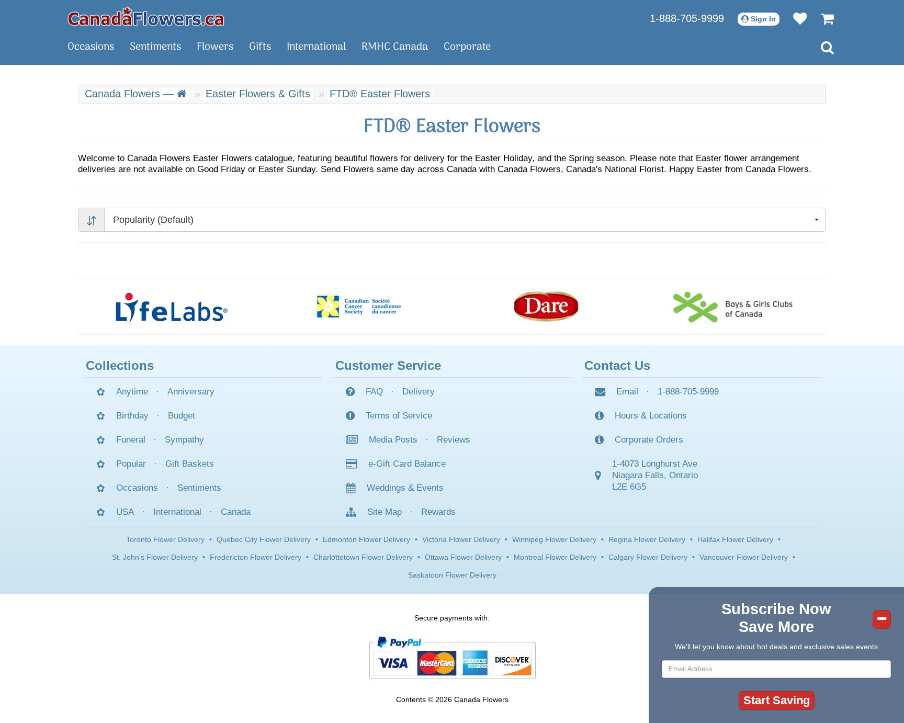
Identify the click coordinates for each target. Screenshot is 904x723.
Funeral (130, 440)
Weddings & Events (405, 488)
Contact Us (617, 365)
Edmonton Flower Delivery (366, 539)
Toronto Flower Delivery (165, 539)
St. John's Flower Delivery (155, 557)
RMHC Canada (394, 47)
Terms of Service (399, 416)
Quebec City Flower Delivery (264, 539)
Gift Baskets (189, 464)
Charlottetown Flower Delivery (363, 557)
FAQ (374, 392)
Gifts (260, 47)
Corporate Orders (649, 440)
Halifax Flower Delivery (735, 539)
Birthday (132, 416)
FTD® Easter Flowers (380, 93)
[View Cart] (822, 18)
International (316, 47)
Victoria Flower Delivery (461, 539)
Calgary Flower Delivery (647, 557)
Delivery (418, 392)
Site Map (384, 512)
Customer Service (388, 365)
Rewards (438, 512)
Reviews (453, 440)
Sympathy (184, 440)
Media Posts (393, 440)
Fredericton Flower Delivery (255, 557)
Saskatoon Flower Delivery (452, 575)
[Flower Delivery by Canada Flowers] (145, 16)
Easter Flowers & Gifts (258, 93)
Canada (236, 512)
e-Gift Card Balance (407, 464)
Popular (131, 464)
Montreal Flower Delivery (555, 557)
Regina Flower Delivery (646, 539)
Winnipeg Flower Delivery (554, 539)
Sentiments (155, 47)
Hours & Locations (651, 416)
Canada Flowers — (131, 93)
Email (627, 392)
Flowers (215, 47)
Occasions (90, 47)
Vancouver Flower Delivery (743, 557)
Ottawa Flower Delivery (463, 557)
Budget (181, 416)
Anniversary (190, 392)
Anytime (132, 392)
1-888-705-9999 (687, 18)
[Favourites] (795, 18)
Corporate (467, 47)
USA (125, 512)
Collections (120, 365)
